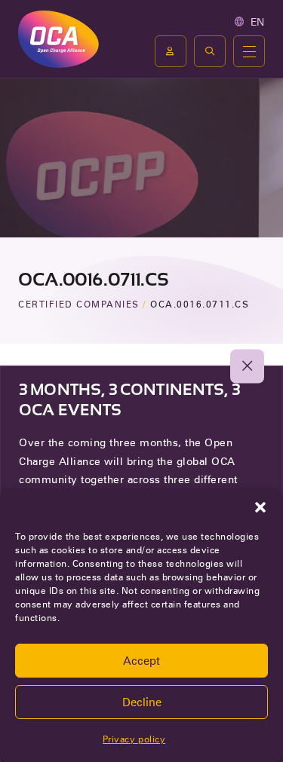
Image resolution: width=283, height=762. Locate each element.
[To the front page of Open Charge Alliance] (58, 39)
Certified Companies (79, 304)
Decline (141, 702)
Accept (141, 661)
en (258, 22)
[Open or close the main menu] (249, 51)
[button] (260, 507)
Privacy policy (134, 739)
